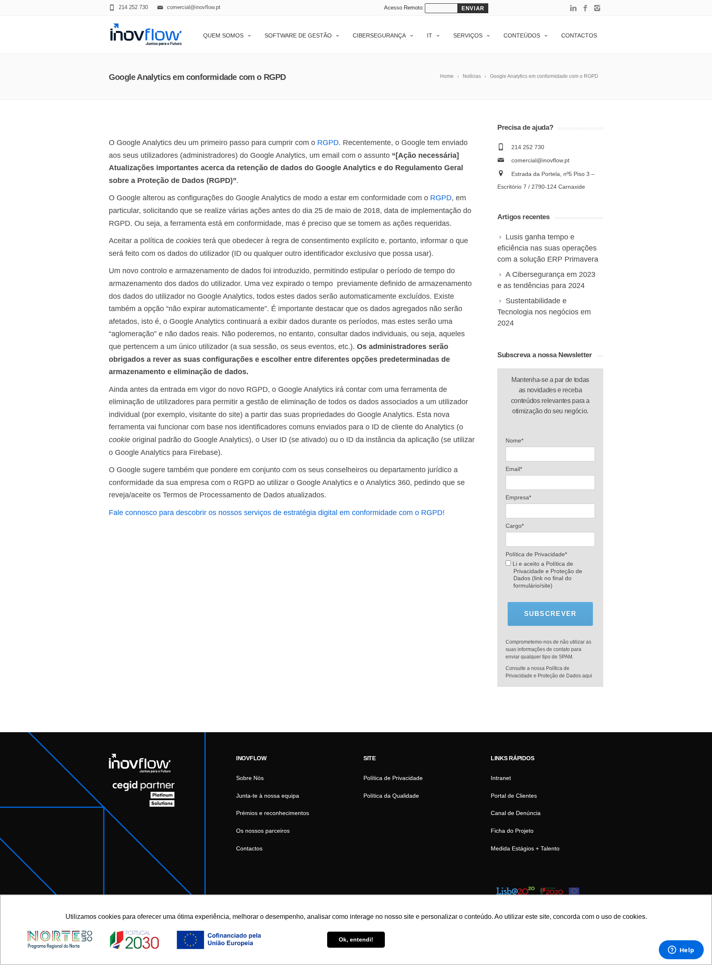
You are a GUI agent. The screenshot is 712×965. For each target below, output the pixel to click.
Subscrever (550, 613)
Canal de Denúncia (516, 813)
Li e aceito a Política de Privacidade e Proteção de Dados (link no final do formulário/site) (546, 574)
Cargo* (515, 525)
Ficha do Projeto (512, 830)
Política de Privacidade (393, 778)
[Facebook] (585, 9)
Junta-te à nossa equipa (267, 795)
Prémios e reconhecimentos (272, 813)
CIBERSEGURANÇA (379, 35)
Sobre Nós (250, 778)
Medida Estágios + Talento (525, 848)
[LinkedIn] (573, 9)
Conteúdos (522, 35)
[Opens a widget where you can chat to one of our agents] (681, 950)
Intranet (501, 778)
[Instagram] (597, 9)
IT (429, 35)
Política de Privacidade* (536, 554)
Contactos (579, 35)
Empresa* (518, 497)
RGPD (328, 142)
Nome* (514, 440)
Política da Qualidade (391, 795)
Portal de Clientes (514, 795)
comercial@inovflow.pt (540, 160)
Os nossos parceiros (263, 830)
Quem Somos (223, 35)
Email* (514, 469)
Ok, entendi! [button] (356, 939)
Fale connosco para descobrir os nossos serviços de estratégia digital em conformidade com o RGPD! (277, 512)
